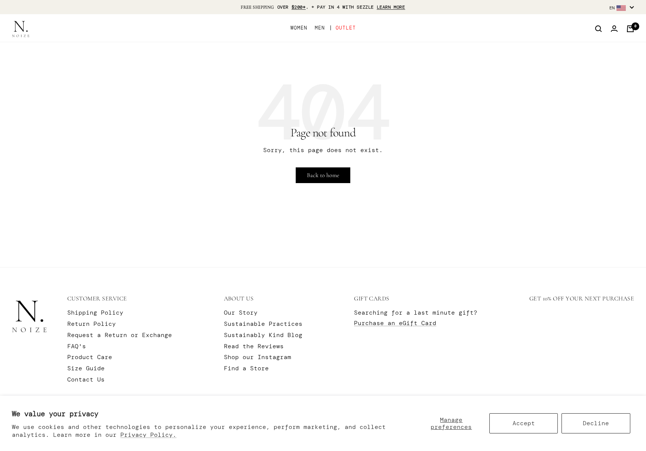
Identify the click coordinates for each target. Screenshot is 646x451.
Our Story (241, 312)
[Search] (598, 28)
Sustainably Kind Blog (263, 335)
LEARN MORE (391, 7)
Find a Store (246, 368)
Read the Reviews (254, 346)
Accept (524, 423)
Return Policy (91, 324)
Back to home (323, 175)
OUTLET (346, 27)
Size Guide (86, 368)
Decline (596, 423)
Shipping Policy (95, 312)
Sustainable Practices (263, 324)
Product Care (89, 357)
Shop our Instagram (257, 357)
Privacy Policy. (148, 435)
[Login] (614, 28)
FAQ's (76, 346)
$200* (299, 7)
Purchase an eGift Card (395, 323)
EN (612, 8)
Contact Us (86, 379)
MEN (320, 27)
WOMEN (298, 27)
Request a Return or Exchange (119, 335)
